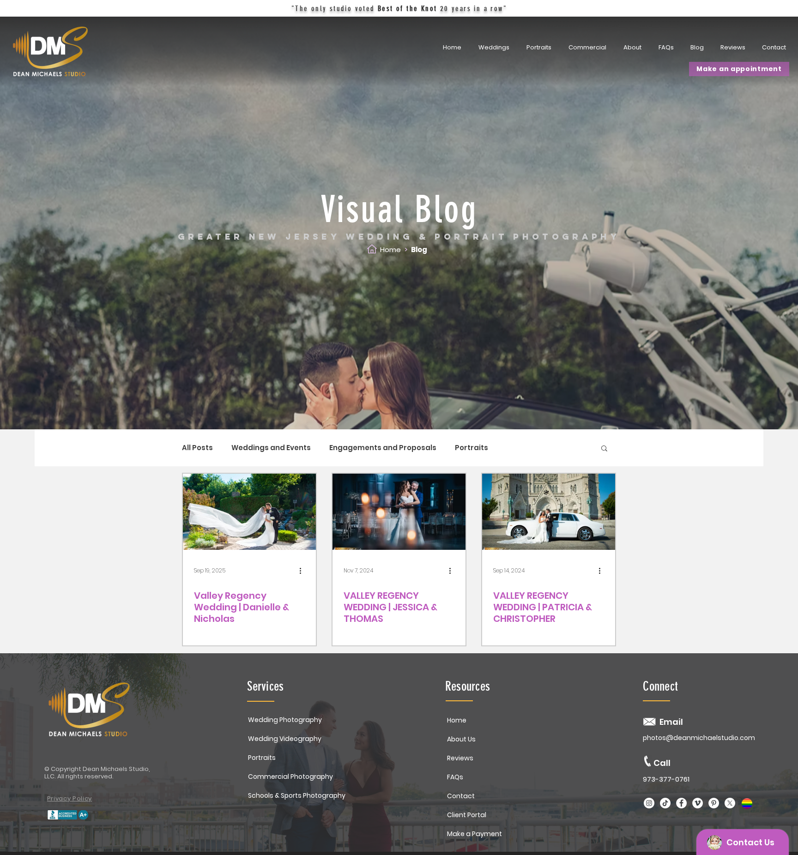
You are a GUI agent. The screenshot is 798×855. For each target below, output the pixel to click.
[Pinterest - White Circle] (713, 803)
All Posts (197, 448)
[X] (730, 803)
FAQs (455, 777)
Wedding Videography (284, 738)
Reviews (460, 758)
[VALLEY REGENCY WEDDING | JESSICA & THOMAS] (399, 512)
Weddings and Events (271, 448)
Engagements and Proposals (382, 448)
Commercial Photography (290, 776)
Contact (461, 796)
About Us (461, 739)
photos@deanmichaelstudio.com (699, 737)
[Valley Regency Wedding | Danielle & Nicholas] (249, 512)
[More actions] (303, 570)
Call (662, 763)
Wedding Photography (285, 719)
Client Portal (466, 814)
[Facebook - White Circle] (681, 803)
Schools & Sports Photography (296, 795)
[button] (540, 48)
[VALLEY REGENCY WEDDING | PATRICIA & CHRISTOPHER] (548, 512)
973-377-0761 (666, 779)
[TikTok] (665, 803)
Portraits (471, 448)
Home (390, 249)
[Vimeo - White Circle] (697, 803)
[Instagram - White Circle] (649, 803)
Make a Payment (474, 833)
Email (671, 722)
